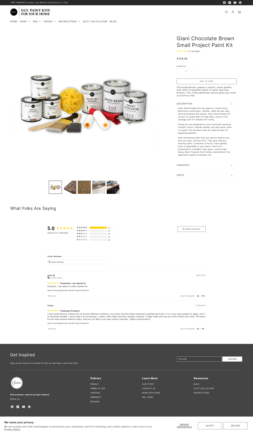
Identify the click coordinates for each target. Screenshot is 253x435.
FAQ (35, 21)
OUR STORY (148, 384)
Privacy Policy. (12, 429)
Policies (95, 378)
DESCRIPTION (184, 103)
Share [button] (53, 296)
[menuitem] (14, 21)
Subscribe (232, 359)
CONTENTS (183, 165)
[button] (199, 296)
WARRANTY (96, 397)
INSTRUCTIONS (68, 21)
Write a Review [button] (193, 229)
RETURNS (95, 401)
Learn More (150, 378)
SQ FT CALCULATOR (95, 21)
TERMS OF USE (97, 388)
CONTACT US (148, 388)
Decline (235, 425)
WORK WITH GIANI (151, 393)
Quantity (181, 66)
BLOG (113, 21)
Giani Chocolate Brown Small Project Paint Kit (68, 290)
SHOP (23, 21)
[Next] (160, 105)
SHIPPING (95, 393)
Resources (201, 378)
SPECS (180, 175)
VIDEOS (47, 21)
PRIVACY (94, 384)
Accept (210, 425)
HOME (13, 21)
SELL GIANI (147, 397)
